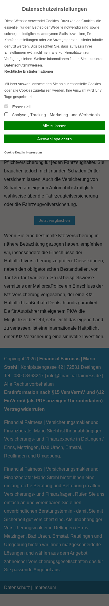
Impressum (34, 152)
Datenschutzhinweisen (23, 65)
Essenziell (21, 106)
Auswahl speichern (54, 139)
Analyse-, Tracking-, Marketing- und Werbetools (55, 114)
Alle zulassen (54, 125)
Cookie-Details (14, 152)
